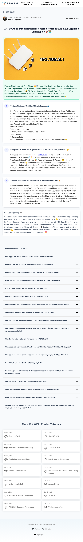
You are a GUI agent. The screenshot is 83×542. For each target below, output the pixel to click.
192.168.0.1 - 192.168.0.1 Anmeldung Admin (63, 472)
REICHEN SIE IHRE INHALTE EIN (27, 3)
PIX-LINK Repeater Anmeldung (21, 507)
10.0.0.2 (51, 495)
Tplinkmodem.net (55, 507)
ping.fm (11, 3)
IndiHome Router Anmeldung (21, 448)
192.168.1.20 (53, 436)
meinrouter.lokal (16, 484)
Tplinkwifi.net (54, 448)
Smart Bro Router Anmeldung (21, 495)
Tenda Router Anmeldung (19, 459)
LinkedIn (48, 529)
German (39, 535)
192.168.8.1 (9, 89)
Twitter (37, 529)
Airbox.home (53, 484)
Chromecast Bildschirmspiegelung (48, 3)
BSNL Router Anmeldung (58, 459)
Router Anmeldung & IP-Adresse (70, 3)
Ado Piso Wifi (14, 436)
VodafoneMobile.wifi (17, 471)
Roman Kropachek (15, 19)
